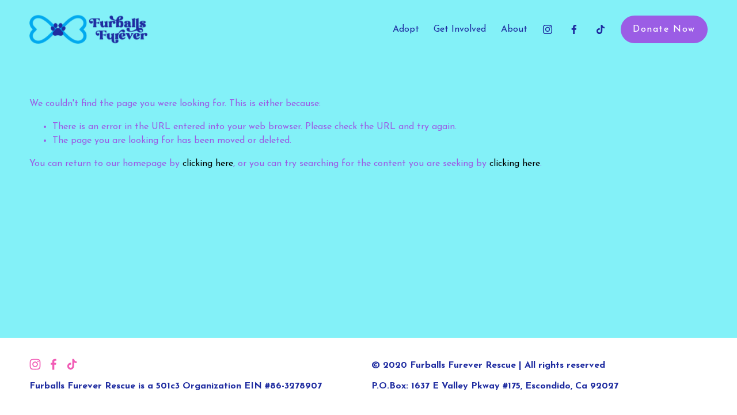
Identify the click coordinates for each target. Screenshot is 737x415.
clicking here (208, 163)
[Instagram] (547, 29)
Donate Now (664, 29)
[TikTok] (600, 29)
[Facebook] (574, 29)
